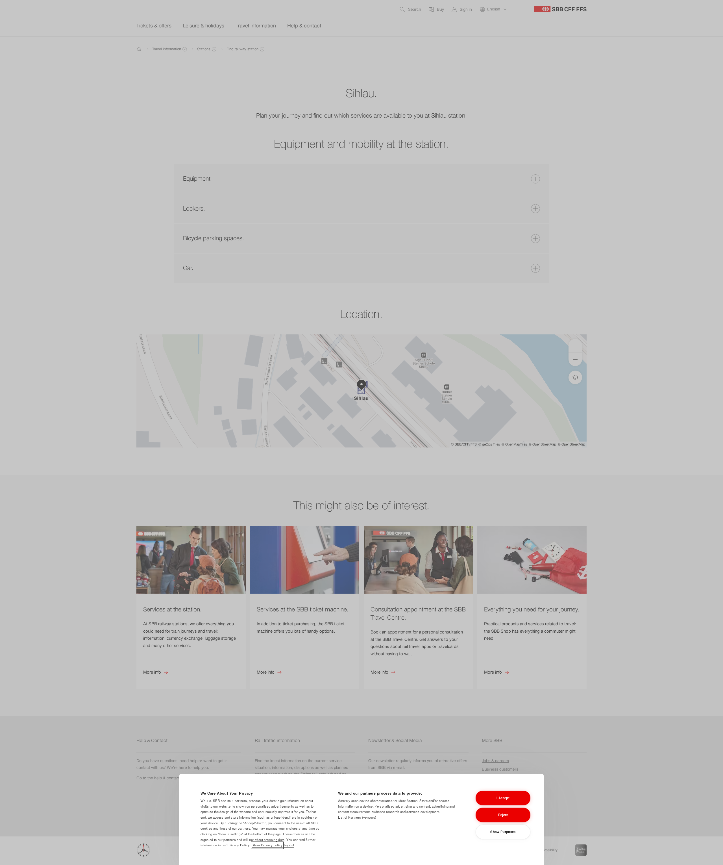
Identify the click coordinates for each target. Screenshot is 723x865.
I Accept (502, 797)
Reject (503, 814)
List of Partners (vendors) (357, 817)
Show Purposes (502, 831)
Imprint (289, 845)
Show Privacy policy (267, 845)
